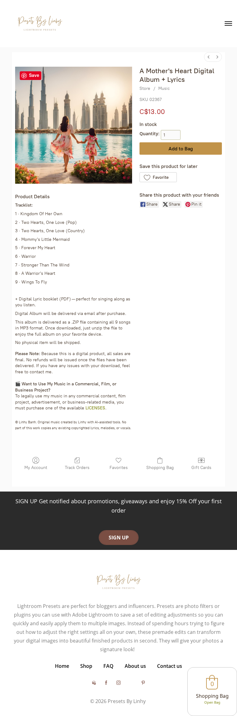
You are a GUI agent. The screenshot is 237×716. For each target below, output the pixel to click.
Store (144, 88)
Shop (86, 666)
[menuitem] (208, 56)
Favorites (119, 467)
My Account (35, 467)
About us (135, 666)
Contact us (169, 666)
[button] (158, 177)
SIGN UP (119, 537)
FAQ (108, 666)
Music (164, 88)
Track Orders (77, 467)
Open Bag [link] (212, 702)
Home (62, 666)
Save (34, 75)
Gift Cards (201, 467)
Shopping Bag (160, 467)
